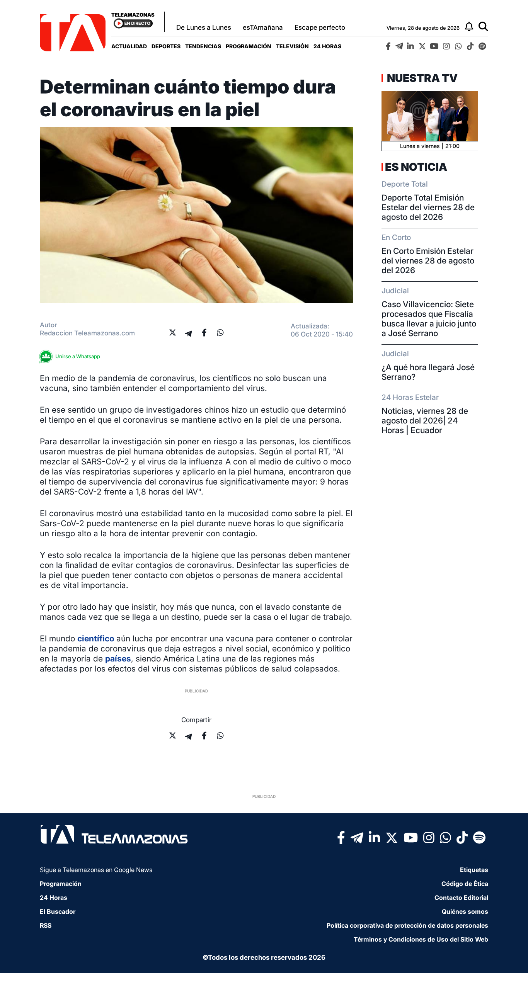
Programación (248, 46)
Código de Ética (464, 883)
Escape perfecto (320, 27)
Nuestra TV (421, 78)
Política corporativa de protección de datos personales (407, 925)
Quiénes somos (465, 911)
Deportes (166, 46)
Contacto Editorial (461, 897)
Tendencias (203, 46)
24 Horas (327, 46)
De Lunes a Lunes (203, 27)
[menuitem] (129, 46)
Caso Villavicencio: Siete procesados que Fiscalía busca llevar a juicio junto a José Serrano (429, 318)
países (118, 658)
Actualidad (129, 46)
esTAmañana (263, 27)
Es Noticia (416, 166)
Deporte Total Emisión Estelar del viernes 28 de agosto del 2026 (428, 207)
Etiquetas (474, 870)
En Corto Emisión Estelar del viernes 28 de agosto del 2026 (428, 260)
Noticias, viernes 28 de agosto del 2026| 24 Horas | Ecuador (425, 420)
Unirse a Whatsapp (77, 356)
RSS (45, 925)
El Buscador (57, 911)
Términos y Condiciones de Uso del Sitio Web (421, 939)
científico (96, 638)
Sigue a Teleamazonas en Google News (96, 870)
